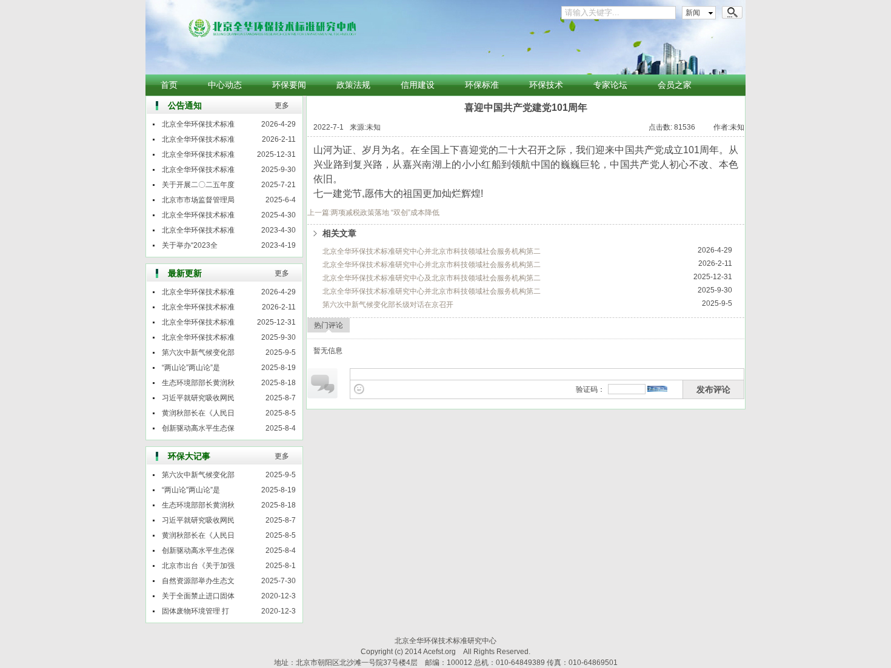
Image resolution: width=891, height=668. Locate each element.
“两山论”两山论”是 (191, 367)
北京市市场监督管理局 (198, 200)
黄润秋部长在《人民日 (198, 413)
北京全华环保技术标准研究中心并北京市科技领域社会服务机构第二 (431, 251)
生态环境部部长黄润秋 (198, 383)
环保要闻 (289, 85)
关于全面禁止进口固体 (198, 596)
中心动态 (225, 85)
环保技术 (546, 85)
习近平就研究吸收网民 (198, 398)
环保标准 (482, 85)
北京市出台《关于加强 (198, 565)
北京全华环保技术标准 (198, 124)
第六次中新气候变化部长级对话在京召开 (387, 304)
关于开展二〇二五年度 (198, 184)
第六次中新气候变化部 (198, 352)
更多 (282, 105)
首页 (169, 85)
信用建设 (418, 85)
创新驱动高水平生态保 (198, 428)
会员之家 (675, 85)
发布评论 (713, 389)
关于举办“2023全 (190, 245)
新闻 (693, 12)
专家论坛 (610, 85)
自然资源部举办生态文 (198, 581)
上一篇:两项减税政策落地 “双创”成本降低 (373, 212)
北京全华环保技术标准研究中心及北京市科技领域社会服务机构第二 (431, 278)
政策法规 (353, 85)
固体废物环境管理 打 (195, 611)
